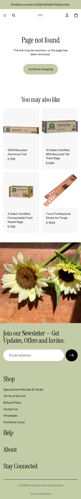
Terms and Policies (40, 493)
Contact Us (10, 409)
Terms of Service (14, 396)
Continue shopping (40, 69)
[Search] (13, 15)
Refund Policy (12, 402)
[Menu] (5, 15)
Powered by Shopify (52, 485)
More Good (33, 485)
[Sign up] (72, 355)
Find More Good (14, 422)
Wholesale (10, 415)
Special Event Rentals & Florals (23, 389)
